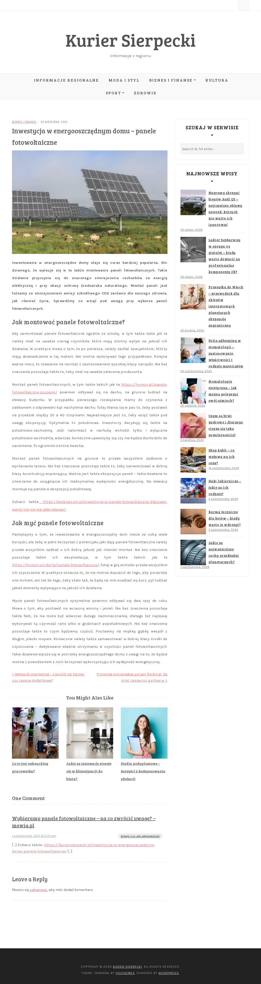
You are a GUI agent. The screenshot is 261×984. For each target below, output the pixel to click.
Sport (113, 92)
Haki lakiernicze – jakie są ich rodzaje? (224, 487)
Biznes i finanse (170, 80)
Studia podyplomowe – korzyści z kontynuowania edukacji (143, 771)
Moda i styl (124, 80)
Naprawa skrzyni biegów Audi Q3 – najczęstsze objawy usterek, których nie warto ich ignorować (225, 208)
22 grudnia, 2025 (192, 330)
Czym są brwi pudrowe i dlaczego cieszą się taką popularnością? (225, 425)
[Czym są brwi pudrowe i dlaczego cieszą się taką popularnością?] (193, 425)
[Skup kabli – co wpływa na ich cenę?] (193, 460)
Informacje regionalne (66, 80)
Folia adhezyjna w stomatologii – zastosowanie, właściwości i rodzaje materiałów (225, 353)
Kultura (216, 80)
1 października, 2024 (194, 567)
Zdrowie (145, 92)
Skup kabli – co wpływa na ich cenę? (221, 456)
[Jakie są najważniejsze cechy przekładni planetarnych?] (193, 552)
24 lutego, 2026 (191, 277)
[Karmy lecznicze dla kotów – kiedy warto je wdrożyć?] (193, 521)
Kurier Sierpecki (131, 40)
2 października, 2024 (223, 530)
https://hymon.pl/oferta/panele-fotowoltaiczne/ (55, 565)
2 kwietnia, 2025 (192, 440)
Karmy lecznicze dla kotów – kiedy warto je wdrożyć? (224, 518)
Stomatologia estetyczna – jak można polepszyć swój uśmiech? (223, 391)
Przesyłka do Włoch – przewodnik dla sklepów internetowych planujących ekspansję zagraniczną (225, 306)
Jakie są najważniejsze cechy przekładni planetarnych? (223, 552)
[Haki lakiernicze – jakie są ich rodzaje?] (193, 490)
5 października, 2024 (223, 499)
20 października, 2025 (196, 371)
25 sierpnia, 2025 (192, 405)
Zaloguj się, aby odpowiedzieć (140, 836)
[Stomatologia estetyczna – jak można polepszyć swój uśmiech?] (193, 391)
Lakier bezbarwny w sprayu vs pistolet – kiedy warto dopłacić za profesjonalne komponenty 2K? (224, 256)
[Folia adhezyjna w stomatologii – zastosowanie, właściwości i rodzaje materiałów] (193, 350)
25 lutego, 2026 (191, 229)
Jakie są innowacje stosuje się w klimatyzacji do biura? (88, 771)
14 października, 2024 (223, 468)
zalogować (38, 890)
